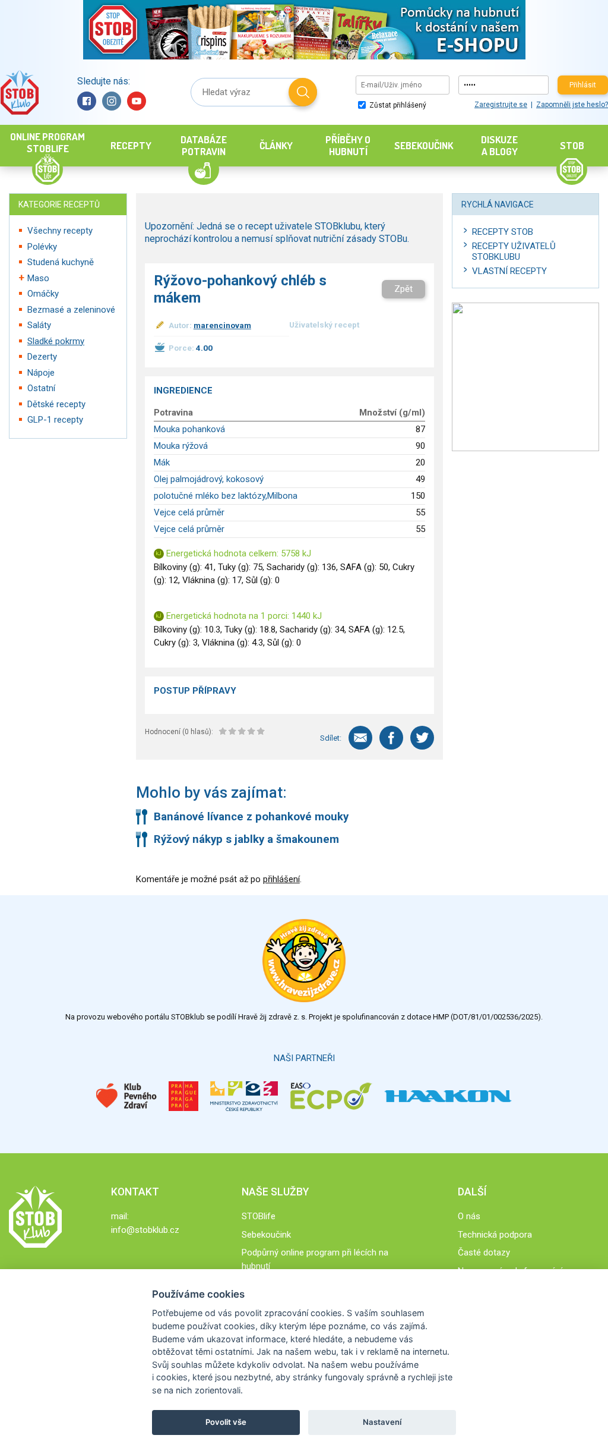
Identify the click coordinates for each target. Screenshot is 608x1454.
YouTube (136, 101)
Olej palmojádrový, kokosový (209, 479)
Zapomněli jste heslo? (572, 104)
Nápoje (41, 372)
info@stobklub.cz (145, 1230)
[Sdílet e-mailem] (360, 738)
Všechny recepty (60, 230)
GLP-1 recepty (55, 419)
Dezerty (42, 356)
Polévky (42, 246)
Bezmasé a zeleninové (71, 309)
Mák (162, 462)
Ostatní (41, 388)
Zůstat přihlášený (397, 105)
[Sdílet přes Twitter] (422, 738)
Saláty (39, 325)
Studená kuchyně (60, 262)
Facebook (86, 101)
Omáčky (43, 293)
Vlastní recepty (509, 271)
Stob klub (19, 92)
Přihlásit (582, 85)
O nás (469, 1216)
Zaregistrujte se (500, 104)
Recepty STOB (502, 231)
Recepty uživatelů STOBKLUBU (514, 251)
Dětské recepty (56, 404)
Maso (38, 278)
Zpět (403, 289)
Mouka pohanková (189, 429)
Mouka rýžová (181, 445)
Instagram (111, 101)
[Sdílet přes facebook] (391, 738)
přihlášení (281, 879)
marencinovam (222, 325)
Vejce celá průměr (189, 512)
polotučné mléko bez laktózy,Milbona (225, 495)
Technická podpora (495, 1234)
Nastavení (382, 1422)
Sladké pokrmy (55, 341)
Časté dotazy (484, 1252)
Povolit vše (225, 1422)
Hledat (303, 92)
